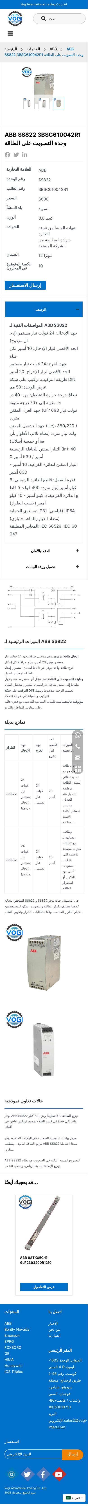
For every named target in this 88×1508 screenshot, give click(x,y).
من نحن (54, 1329)
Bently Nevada (17, 1329)
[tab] (44, 309)
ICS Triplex (14, 1371)
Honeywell (13, 1365)
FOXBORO (13, 1347)
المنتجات (33, 49)
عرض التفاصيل (44, 1287)
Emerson (12, 1335)
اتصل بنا (54, 1335)
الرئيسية (11, 49)
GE (7, 1353)
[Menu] (10, 33)
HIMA (9, 1359)
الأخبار (53, 1323)
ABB (53, 49)
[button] (25, 285)
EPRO (9, 1341)
